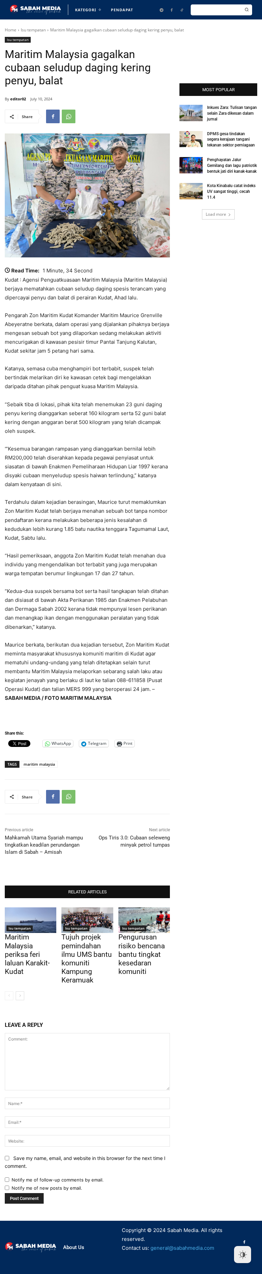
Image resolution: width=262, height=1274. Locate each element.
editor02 (18, 98)
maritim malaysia (39, 764)
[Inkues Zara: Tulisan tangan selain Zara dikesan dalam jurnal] (191, 113)
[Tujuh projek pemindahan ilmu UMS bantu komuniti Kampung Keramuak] (87, 920)
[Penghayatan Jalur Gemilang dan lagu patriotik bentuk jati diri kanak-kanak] (191, 165)
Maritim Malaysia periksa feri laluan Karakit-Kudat (27, 954)
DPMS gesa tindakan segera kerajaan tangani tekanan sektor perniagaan (231, 139)
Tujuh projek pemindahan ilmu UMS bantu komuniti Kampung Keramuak (86, 958)
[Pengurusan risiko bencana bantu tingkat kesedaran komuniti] (144, 920)
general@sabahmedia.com (182, 1248)
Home (10, 30)
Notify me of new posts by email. (47, 1188)
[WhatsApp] (68, 116)
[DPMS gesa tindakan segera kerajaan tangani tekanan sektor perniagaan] (191, 139)
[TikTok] (182, 10)
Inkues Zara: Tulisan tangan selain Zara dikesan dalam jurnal (232, 113)
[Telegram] (161, 10)
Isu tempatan (33, 30)
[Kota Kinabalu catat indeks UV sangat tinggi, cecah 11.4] (191, 191)
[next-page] (20, 995)
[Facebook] (171, 10)
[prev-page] (9, 995)
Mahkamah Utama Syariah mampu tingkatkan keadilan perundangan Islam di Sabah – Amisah (44, 845)
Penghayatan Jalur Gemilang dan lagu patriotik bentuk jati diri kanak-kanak (232, 165)
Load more (216, 214)
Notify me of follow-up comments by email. (58, 1180)
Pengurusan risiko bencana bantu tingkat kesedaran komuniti (141, 954)
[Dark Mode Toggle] (242, 1254)
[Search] (246, 9)
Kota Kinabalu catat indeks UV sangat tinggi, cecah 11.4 (231, 191)
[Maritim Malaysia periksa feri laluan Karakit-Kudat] (30, 920)
